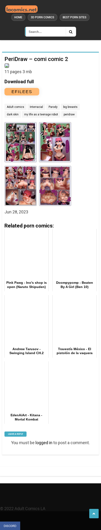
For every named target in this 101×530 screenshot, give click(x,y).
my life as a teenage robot (41, 114)
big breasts (70, 107)
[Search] (71, 31)
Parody (53, 107)
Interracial (36, 107)
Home (18, 17)
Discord (10, 526)
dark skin (13, 114)
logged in (43, 442)
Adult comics (15, 107)
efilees (22, 91)
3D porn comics (42, 17)
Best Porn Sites (74, 17)
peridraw (69, 114)
